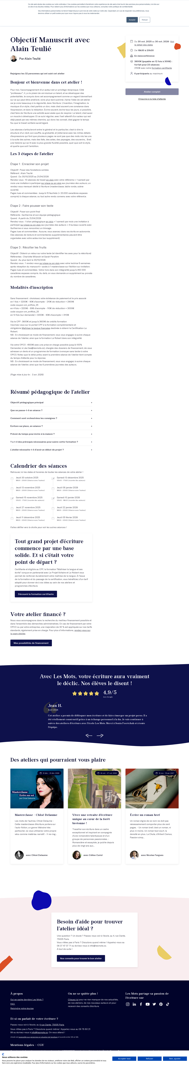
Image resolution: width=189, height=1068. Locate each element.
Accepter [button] (132, 20)
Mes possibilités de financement (31, 643)
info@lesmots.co (98, 945)
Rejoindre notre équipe (22, 1008)
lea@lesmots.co (36, 348)
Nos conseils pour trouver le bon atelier (81, 958)
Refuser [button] (145, 20)
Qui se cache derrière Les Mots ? (26, 999)
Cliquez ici (73, 999)
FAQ (12, 1004)
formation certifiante (162, 68)
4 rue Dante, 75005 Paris (51, 1024)
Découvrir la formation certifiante (36, 594)
